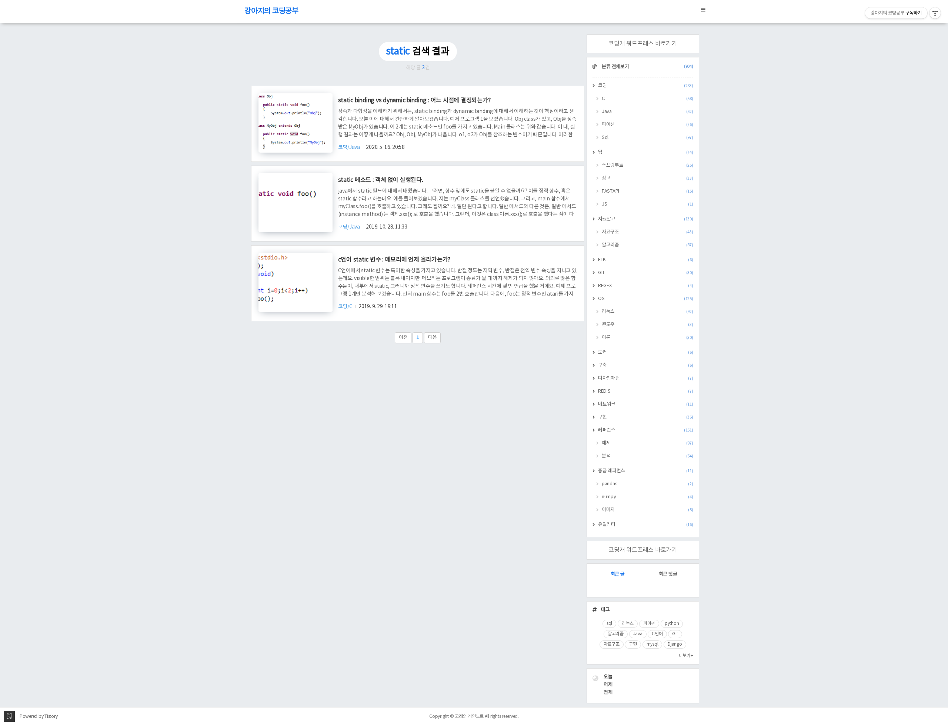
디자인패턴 (645, 378)
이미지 (647, 510)
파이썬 (649, 623)
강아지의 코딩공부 (271, 11)
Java (647, 111)
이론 (647, 337)
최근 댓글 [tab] (668, 574)
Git (675, 634)
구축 (645, 365)
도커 (645, 352)
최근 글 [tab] (618, 574)
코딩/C (346, 307)
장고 (647, 178)
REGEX (645, 286)
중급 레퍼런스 (645, 471)
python (672, 623)
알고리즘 (647, 245)
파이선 (647, 124)
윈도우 (647, 324)
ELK (645, 260)
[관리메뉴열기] (935, 13)
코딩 (645, 86)
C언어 (657, 634)
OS (645, 299)
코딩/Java (349, 147)
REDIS (645, 391)
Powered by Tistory (39, 716)
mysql (652, 644)
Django (675, 644)
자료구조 (647, 232)
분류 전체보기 (647, 67)
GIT (645, 273)
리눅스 (647, 311)
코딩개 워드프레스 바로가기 (642, 43)
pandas (647, 484)
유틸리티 (645, 524)
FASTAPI (647, 191)
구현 (645, 417)
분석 (647, 456)
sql (609, 623)
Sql (647, 137)
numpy (647, 497)
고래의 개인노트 (469, 716)
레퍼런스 (645, 430)
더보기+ (686, 655)
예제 (647, 443)
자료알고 (645, 219)
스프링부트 (647, 165)
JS (647, 204)
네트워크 (645, 404)
